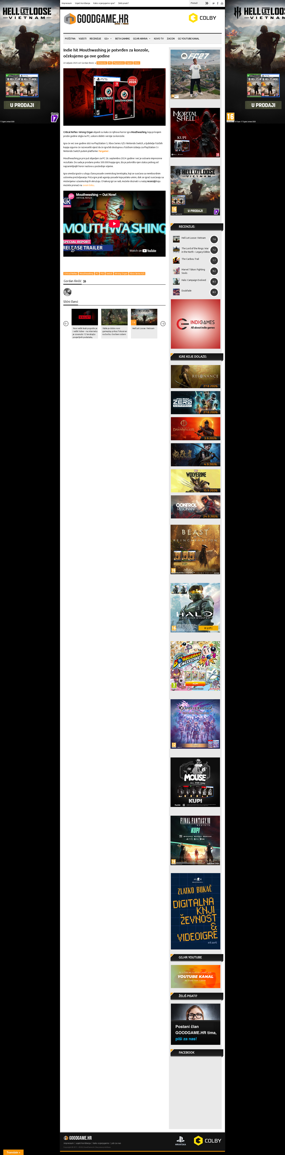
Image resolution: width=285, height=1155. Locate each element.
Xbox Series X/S (137, 274)
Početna (70, 38)
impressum (69, 1143)
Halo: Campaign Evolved (194, 280)
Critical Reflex (70, 274)
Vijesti (82, 38)
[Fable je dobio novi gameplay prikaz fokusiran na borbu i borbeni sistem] (114, 317)
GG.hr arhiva (140, 38)
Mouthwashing (86, 274)
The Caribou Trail (190, 259)
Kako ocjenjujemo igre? (104, 3)
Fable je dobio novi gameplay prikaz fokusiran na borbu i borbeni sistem (114, 331)
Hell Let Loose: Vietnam (143, 328)
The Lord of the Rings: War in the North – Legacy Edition (196, 250)
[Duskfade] (175, 292)
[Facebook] (217, 3)
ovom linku (88, 185)
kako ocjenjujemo (101, 1143)
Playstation (118, 63)
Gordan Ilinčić (87, 63)
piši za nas (116, 1143)
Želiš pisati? (123, 3)
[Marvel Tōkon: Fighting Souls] (175, 271)
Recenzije (95, 38)
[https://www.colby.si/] (183, 22)
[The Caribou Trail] (175, 260)
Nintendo (101, 63)
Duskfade (186, 290)
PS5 (102, 274)
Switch (109, 274)
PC (110, 63)
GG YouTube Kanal (188, 38)
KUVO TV (159, 38)
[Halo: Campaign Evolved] (175, 281)
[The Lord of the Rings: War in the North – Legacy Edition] (175, 249)
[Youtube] (222, 3)
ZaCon (171, 38)
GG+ (106, 38)
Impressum (67, 3)
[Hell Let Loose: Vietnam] (175, 239)
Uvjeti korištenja (82, 3)
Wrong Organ (121, 274)
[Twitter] (213, 3)
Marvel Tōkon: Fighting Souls (193, 271)
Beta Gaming (122, 38)
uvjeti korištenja (83, 1143)
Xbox (136, 63)
